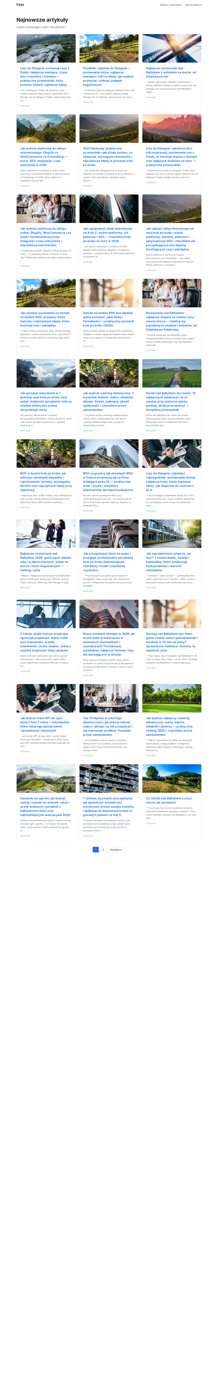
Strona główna (193, 4)
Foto (20, 5)
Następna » (116, 849)
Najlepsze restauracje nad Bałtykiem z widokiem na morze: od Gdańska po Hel (171, 72)
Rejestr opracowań (171, 4)
